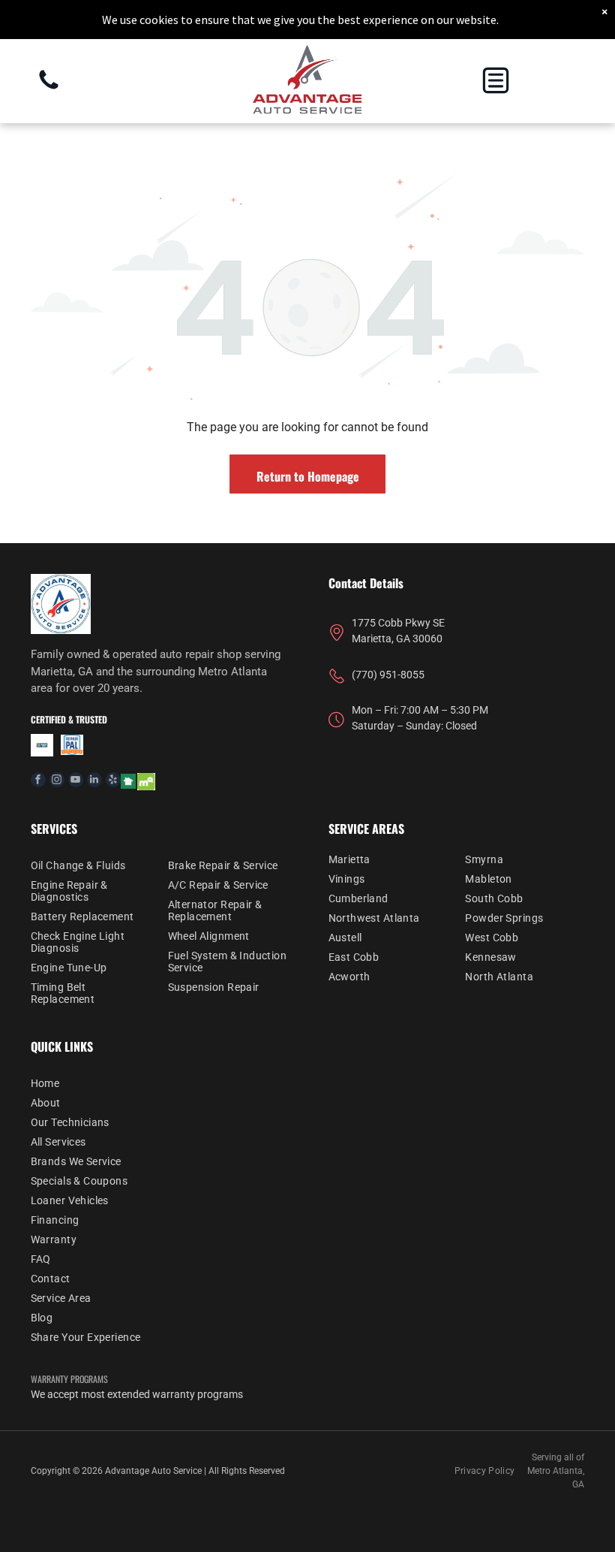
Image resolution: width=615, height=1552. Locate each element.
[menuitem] (90, 865)
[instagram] (57, 781)
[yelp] (113, 781)
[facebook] (38, 781)
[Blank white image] (49, 88)
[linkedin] (94, 781)
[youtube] (75, 781)
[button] (495, 80)
